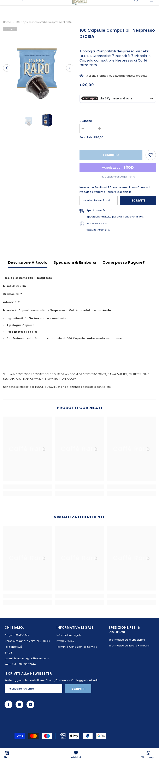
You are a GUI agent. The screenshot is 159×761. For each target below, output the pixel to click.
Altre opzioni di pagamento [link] (118, 176)
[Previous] (6, 68)
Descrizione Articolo (27, 262)
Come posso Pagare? (123, 262)
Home (7, 22)
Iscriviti (137, 200)
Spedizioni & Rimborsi (75, 262)
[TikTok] (30, 704)
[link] (27, 486)
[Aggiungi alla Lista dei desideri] (151, 155)
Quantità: (86, 121)
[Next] (69, 68)
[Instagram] (19, 704)
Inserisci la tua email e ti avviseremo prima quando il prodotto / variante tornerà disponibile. (115, 190)
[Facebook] (8, 704)
